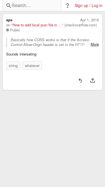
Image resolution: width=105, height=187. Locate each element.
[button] (67, 5)
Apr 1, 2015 (89, 19)
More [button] (95, 44)
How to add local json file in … (37, 24)
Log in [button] (97, 5)
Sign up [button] (81, 5)
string (13, 65)
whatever (32, 65)
